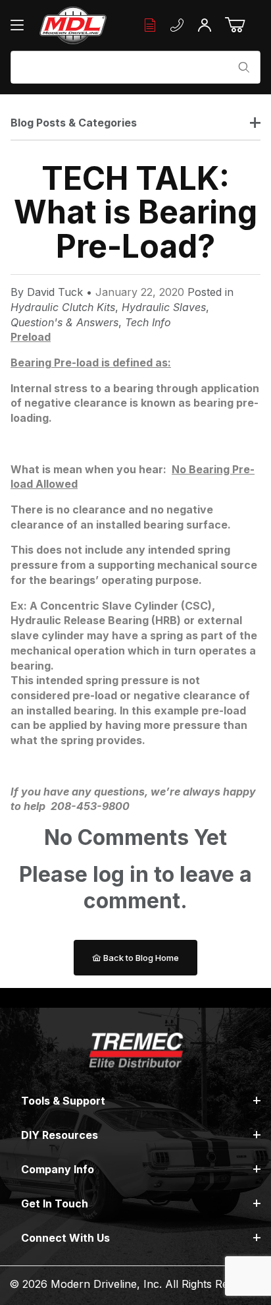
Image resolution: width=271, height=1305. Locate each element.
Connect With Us (65, 1237)
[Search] (244, 67)
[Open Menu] (20, 25)
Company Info (57, 1169)
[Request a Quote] (150, 25)
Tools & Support (63, 1100)
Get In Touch (54, 1203)
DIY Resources (59, 1135)
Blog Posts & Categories (74, 122)
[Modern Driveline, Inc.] (72, 25)
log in (121, 874)
